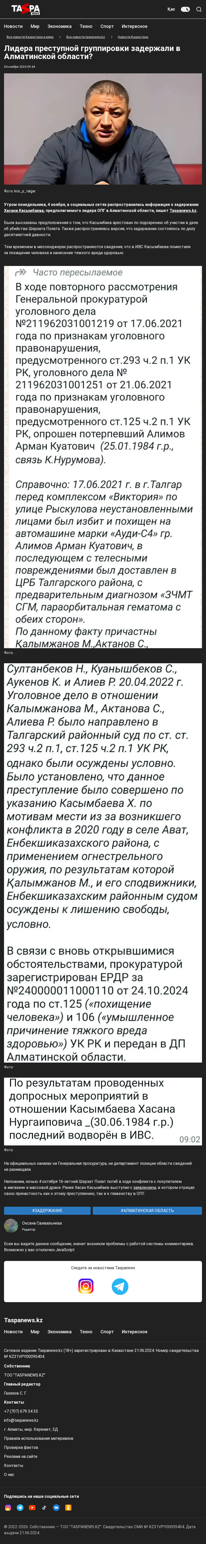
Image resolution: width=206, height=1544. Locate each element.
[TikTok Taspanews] (44, 1508)
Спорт (107, 26)
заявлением (144, 1187)
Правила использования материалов (38, 1438)
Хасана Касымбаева (24, 210)
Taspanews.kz (183, 210)
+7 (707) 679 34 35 (21, 1411)
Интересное (134, 26)
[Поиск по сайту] (199, 9)
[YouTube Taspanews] (32, 1508)
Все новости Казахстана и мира (30, 37)
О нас (9, 1474)
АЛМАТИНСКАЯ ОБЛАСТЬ (148, 1210)
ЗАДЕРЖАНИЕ (48, 1210)
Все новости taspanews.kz (85, 37)
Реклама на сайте (20, 1456)
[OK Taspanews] (68, 1508)
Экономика (59, 26)
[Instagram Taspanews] (86, 1286)
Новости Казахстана (133, 37)
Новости (13, 26)
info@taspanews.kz (21, 1420)
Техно (86, 26)
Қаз (171, 9)
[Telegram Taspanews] (120, 1286)
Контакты (13, 1465)
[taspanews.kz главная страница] (25, 9)
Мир (35, 26)
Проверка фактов (21, 1447)
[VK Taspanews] (56, 1508)
